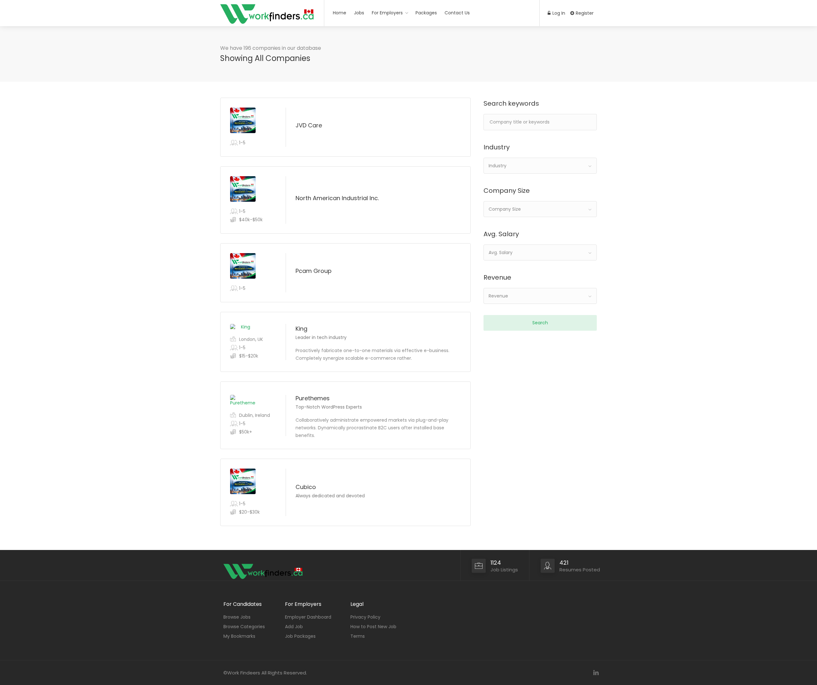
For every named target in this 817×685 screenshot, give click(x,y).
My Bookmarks (239, 636)
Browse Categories (244, 626)
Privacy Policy (365, 617)
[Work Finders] (268, 27)
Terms (357, 636)
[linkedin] (596, 673)
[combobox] (540, 166)
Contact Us (457, 13)
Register (584, 13)
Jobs (359, 13)
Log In (558, 13)
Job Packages (300, 636)
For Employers (387, 13)
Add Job (294, 626)
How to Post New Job (373, 626)
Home (339, 13)
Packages (426, 13)
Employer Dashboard (308, 617)
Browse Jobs (237, 617)
